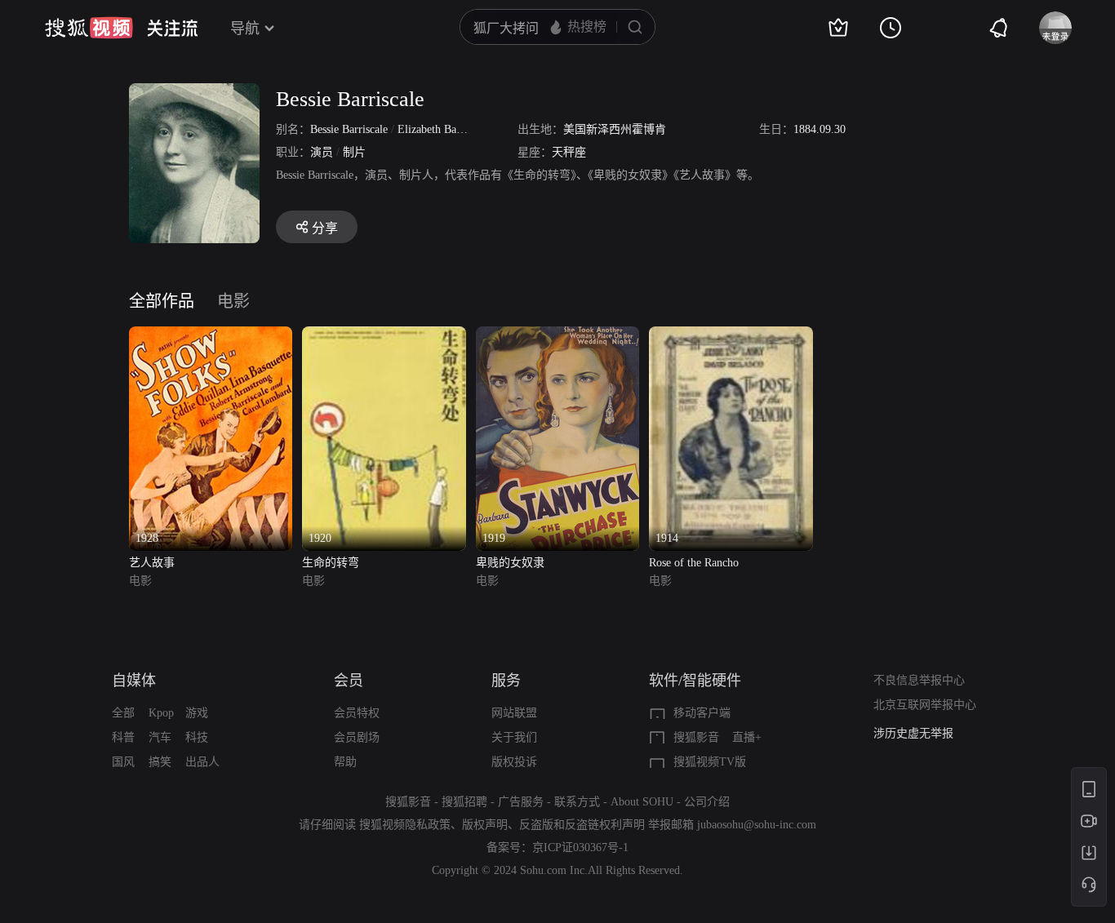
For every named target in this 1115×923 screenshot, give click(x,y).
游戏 (196, 713)
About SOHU (642, 802)
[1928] (210, 336)
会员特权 (357, 713)
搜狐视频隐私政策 (405, 825)
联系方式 (577, 802)
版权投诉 (514, 762)
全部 (123, 713)
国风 (123, 762)
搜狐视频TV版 (709, 762)
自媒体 (134, 680)
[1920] (383, 336)
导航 (245, 28)
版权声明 (485, 825)
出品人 (202, 762)
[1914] (730, 336)
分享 (325, 228)
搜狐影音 (696, 737)
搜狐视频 (89, 27)
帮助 (345, 762)
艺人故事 (152, 563)
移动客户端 (702, 713)
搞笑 (160, 762)
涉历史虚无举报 (913, 733)
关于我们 (514, 737)
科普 (123, 737)
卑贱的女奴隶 (510, 563)
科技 (196, 737)
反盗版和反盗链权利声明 (582, 825)
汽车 (160, 737)
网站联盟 (514, 713)
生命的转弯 (330, 563)
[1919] (557, 336)
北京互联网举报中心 (924, 705)
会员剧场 (357, 737)
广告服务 (521, 802)
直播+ (747, 737)
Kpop (161, 713)
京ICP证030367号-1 (580, 847)
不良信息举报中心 (919, 680)
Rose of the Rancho (694, 563)
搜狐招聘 (464, 802)
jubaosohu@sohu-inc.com (756, 825)
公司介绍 (707, 802)
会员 (348, 680)
